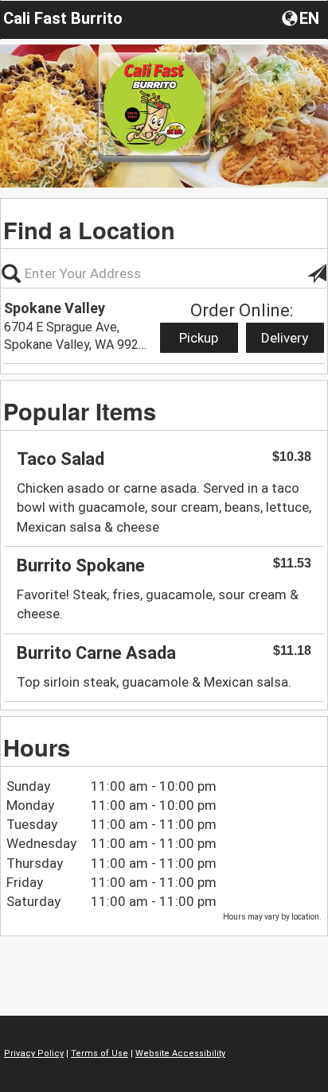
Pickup (198, 338)
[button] (302, 17)
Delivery (284, 338)
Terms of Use (99, 1053)
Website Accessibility (180, 1053)
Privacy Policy (34, 1053)
